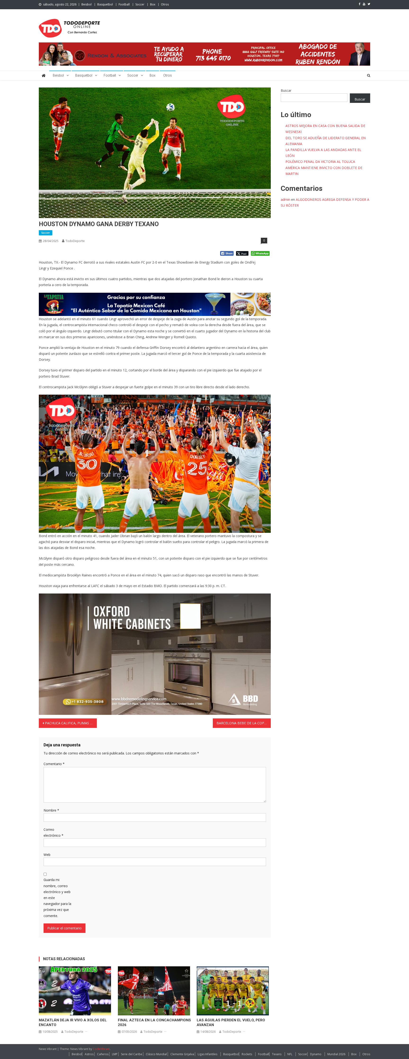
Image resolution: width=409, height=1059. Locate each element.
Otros (165, 4)
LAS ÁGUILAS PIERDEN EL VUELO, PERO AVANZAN (231, 1022)
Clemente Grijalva (182, 1054)
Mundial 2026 (336, 1054)
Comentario (54, 764)
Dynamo (315, 1054)
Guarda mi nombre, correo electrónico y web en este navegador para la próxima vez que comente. (57, 897)
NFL (289, 1054)
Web (47, 854)
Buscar (286, 90)
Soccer (139, 4)
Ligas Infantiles (207, 1054)
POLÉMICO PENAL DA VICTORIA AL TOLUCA (320, 161)
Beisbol (86, 4)
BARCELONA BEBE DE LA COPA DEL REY (244, 723)
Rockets (247, 1054)
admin (285, 199)
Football (124, 4)
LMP (114, 1054)
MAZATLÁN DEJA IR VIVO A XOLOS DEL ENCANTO (73, 1022)
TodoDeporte (75, 241)
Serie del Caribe (131, 1054)
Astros (89, 1054)
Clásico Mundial (156, 1054)
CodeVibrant (101, 1049)
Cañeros (102, 1054)
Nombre (51, 810)
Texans (276, 1054)
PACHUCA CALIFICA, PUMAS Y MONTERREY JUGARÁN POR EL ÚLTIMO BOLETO (71, 723)
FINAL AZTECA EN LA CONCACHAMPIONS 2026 (154, 1022)
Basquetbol (105, 4)
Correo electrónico (53, 832)
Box (152, 4)
